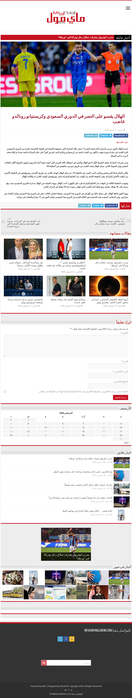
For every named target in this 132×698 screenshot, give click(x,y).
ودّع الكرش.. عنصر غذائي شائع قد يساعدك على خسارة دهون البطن (82, 471)
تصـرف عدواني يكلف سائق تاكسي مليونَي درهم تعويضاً (88, 485)
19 (83, 431)
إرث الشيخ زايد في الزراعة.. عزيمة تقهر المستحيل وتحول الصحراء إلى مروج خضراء (23, 223)
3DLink (63, 686)
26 (83, 435)
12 (83, 427)
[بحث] (44, 663)
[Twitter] (60, 639)
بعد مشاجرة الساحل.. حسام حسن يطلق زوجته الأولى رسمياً (26, 264)
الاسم (125, 361)
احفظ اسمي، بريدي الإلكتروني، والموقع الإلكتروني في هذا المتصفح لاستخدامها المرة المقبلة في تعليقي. (83, 391)
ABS (44, 686)
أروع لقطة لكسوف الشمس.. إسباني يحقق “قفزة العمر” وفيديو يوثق (109, 301)
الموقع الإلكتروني (120, 381)
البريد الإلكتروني (120, 371)
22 (28, 431)
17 (121, 431)
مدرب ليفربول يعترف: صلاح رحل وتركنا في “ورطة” (85, 37)
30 (11, 435)
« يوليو (127, 442)
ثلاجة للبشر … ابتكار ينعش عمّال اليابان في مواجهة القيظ (87, 511)
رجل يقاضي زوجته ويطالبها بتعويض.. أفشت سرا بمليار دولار (110, 221)
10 (121, 427)
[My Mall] (66, 14)
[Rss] (71, 639)
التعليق (124, 333)
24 (121, 435)
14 (45, 427)
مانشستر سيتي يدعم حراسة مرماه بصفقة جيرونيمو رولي (25, 301)
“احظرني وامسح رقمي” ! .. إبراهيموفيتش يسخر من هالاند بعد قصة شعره (66, 265)
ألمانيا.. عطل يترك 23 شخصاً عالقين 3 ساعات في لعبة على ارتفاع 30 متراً (80, 498)
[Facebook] (66, 639)
